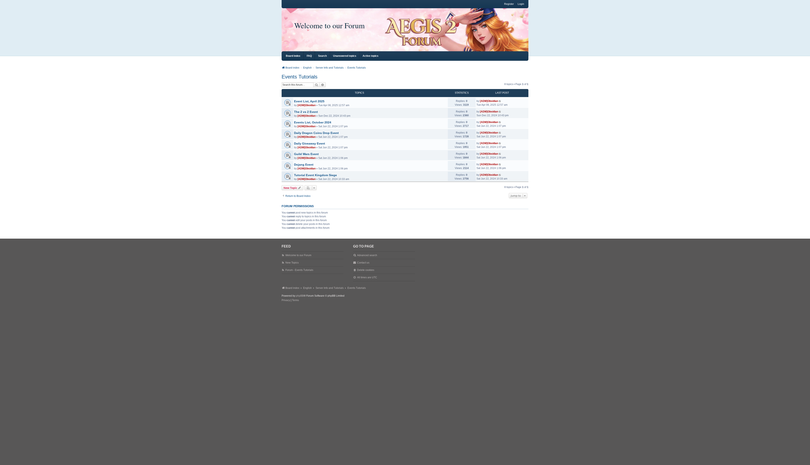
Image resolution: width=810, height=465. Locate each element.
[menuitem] (286, 300)
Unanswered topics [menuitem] (344, 55)
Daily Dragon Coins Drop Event (316, 133)
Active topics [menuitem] (370, 55)
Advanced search (367, 255)
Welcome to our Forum (329, 25)
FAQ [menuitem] (309, 55)
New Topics (292, 262)
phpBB (300, 295)
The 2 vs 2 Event (306, 112)
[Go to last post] (500, 101)
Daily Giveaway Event (309, 143)
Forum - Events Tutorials (299, 270)
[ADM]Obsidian (306, 105)
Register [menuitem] (509, 4)
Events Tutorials (299, 77)
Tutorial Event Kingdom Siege (315, 175)
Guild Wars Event (306, 154)
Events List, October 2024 (312, 122)
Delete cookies (365, 270)
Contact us (363, 262)
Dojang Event (303, 164)
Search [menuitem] (322, 55)
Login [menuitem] (521, 4)
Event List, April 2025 (309, 101)
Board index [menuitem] (293, 55)
